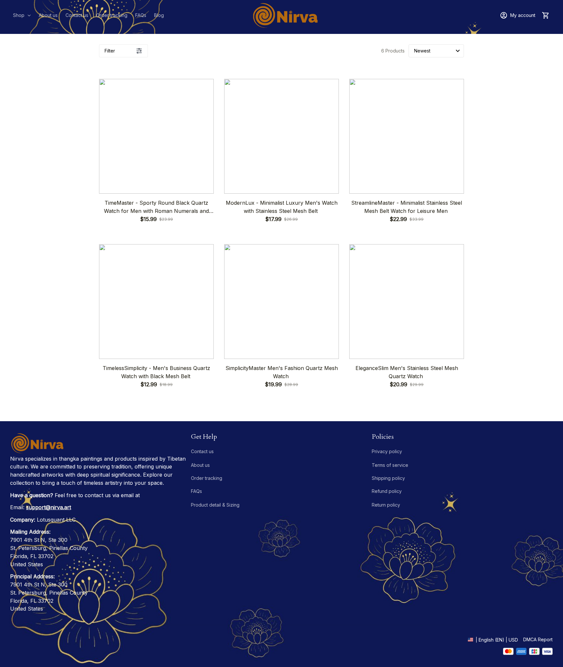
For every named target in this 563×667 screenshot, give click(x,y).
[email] (48, 507)
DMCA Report (538, 639)
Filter (110, 50)
